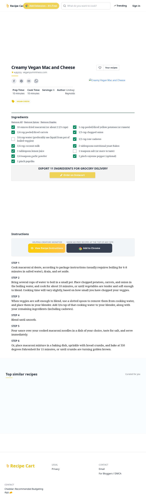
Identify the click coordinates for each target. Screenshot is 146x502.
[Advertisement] (73, 36)
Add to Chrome (91, 248)
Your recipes (111, 67)
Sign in (136, 5)
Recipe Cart (22, 465)
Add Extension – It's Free (43, 5)
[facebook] (14, 81)
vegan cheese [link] (23, 101)
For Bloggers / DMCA (110, 473)
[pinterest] (21, 81)
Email (102, 469)
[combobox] (85, 5)
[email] (28, 81)
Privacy (55, 469)
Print (128, 67)
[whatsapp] (36, 81)
